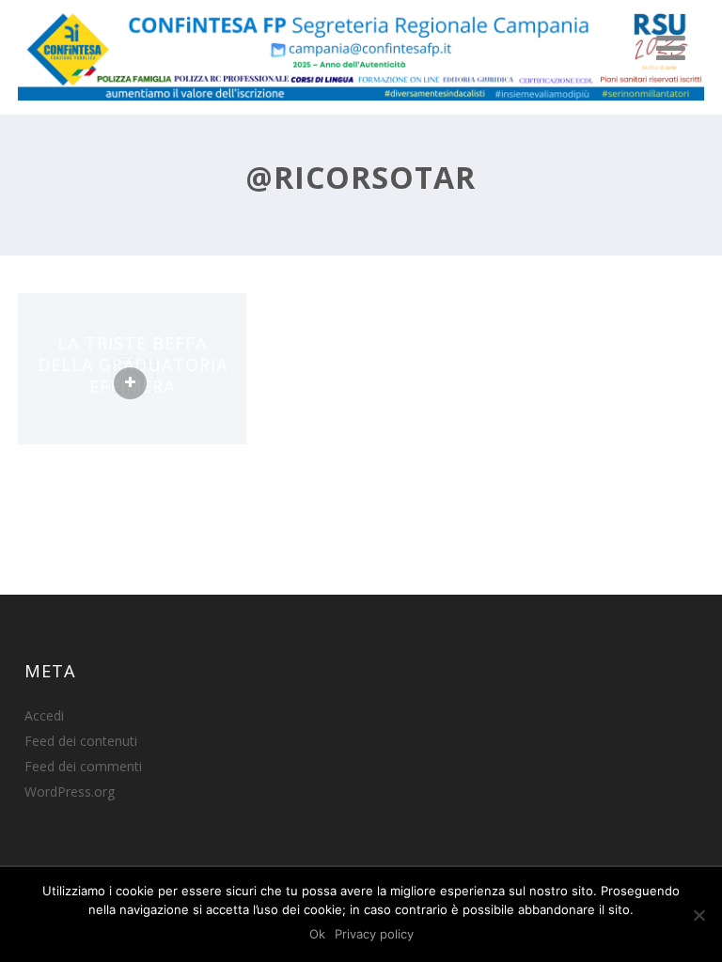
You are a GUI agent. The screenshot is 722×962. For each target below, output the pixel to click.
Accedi (44, 715)
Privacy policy (374, 933)
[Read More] (130, 383)
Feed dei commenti (83, 766)
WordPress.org (69, 791)
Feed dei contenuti (80, 741)
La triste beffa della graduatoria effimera (133, 364)
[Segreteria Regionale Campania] (360, 104)
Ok (317, 933)
